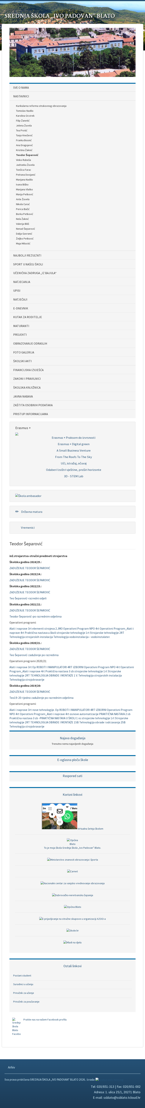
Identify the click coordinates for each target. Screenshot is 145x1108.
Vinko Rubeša (23, 160)
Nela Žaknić (22, 219)
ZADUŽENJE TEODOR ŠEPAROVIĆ (29, 568)
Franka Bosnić (24, 140)
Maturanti (21, 326)
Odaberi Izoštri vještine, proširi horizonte (73, 470)
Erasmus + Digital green (73, 444)
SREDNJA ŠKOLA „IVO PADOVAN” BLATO (60, 15)
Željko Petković (24, 238)
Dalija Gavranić (24, 233)
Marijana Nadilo (24, 179)
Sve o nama (21, 87)
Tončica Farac (23, 169)
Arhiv (11, 1067)
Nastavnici (21, 96)
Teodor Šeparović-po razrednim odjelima (35, 616)
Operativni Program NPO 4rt (81, 628)
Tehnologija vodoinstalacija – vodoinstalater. (81, 637)
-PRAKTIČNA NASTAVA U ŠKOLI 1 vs (60, 718)
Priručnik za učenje (23, 993)
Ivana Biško (22, 184)
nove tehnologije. (43, 710)
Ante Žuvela (22, 199)
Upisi (16, 290)
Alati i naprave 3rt (20, 628)
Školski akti (22, 361)
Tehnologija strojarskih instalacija (31, 637)
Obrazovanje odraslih (30, 343)
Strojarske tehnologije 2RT (107, 633)
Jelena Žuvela (24, 125)
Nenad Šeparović (25, 228)
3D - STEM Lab (73, 476)
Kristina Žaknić (24, 150)
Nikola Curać (23, 204)
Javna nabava (23, 396)
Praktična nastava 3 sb (59, 671)
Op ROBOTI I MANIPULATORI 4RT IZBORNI (57, 667)
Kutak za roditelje (27, 317)
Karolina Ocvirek (25, 115)
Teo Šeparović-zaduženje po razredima (34, 655)
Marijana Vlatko (24, 189)
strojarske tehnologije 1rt (73, 633)
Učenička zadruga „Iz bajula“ (34, 273)
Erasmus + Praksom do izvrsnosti (73, 437)
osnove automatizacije (84, 714)
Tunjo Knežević (24, 135)
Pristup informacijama (30, 414)
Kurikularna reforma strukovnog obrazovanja (41, 106)
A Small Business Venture (74, 450)
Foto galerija (23, 352)
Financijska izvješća (28, 370)
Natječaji (20, 299)
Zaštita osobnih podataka (33, 405)
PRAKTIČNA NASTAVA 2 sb (114, 714)
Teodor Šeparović (27, 155)
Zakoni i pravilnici (27, 378)
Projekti (20, 334)
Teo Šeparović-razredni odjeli (27, 598)
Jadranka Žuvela (25, 165)
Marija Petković (24, 194)
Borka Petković (24, 214)
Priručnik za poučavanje (26, 1001)
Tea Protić (21, 130)
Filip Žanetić (22, 120)
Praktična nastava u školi (40, 633)
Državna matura (31, 512)
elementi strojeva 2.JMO (47, 628)
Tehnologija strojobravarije (26, 679)
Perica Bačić (22, 209)
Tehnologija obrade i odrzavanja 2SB (102, 722)
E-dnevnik (20, 308)
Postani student (22, 975)
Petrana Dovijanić (25, 174)
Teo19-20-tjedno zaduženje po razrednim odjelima (41, 698)
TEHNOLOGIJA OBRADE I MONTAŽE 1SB (54, 722)
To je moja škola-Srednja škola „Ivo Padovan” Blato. (72, 847)
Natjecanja (21, 282)
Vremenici (27, 527)
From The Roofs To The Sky (73, 457)
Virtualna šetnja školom (90, 828)
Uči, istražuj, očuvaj (73, 463)
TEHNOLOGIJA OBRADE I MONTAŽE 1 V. (54, 675)
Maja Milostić (23, 243)
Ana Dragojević (24, 145)
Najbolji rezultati (27, 255)
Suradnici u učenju (23, 984)
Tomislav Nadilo (24, 110)
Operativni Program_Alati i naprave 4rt (44, 714)
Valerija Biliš (22, 223)
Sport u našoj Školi (28, 264)
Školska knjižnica (27, 387)
